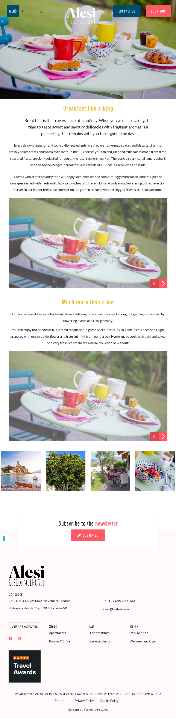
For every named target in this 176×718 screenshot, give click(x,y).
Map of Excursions (24, 626)
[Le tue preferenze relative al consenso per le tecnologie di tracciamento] (4, 538)
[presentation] (154, 283)
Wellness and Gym (143, 641)
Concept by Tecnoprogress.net (88, 709)
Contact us (126, 11)
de (41, 11)
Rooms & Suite (59, 641)
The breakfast (99, 633)
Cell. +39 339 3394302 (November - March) (40, 601)
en (32, 11)
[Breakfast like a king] (88, 243)
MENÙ (13, 11)
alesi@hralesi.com (116, 609)
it (23, 11)
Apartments (57, 633)
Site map (60, 700)
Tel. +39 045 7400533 (119, 601)
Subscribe (90, 535)
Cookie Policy (109, 701)
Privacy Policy (84, 701)
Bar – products (99, 641)
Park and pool (139, 633)
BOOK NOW (158, 11)
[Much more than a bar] (88, 396)
